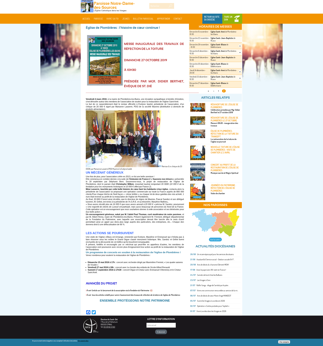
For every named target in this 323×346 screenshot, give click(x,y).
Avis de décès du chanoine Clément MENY (213, 264)
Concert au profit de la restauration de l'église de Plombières (225, 167)
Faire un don (228, 18)
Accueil (86, 18)
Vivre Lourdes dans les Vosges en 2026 (211, 311)
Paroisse (98, 18)
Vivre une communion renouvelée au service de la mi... (218, 290)
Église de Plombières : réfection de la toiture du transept (224, 134)
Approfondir (163, 18)
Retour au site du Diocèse (211, 18)
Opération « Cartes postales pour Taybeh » (213, 306)
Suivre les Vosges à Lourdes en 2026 (211, 301)
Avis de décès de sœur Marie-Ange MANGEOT (214, 295)
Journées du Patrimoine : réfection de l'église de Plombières (223, 188)
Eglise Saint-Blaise (218, 44)
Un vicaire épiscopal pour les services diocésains (215, 254)
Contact (178, 18)
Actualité (197, 108)
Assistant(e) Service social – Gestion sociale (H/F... (216, 259)
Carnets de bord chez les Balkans (209, 275)
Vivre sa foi (112, 18)
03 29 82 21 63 (109, 327)
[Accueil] (87, 6)
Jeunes (126, 18)
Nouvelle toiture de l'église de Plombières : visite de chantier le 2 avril (225, 150)
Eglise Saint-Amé (218, 31)
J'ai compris (284, 342)
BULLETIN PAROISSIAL (143, 18)
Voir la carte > (215, 239)
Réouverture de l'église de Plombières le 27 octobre (224, 119)
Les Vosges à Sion (203, 280)
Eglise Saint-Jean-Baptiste (222, 38)
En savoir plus (83, 341)
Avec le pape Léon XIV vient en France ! (211, 270)
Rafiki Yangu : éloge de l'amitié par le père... (213, 285)
